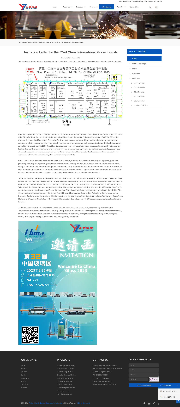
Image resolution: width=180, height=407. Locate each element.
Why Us (120, 7)
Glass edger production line (66, 365)
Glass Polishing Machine (65, 368)
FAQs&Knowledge (137, 64)
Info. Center (106, 7)
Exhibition (134, 79)
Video (133, 69)
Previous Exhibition (139, 105)
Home (54, 7)
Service (92, 7)
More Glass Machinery (64, 394)
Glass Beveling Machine (65, 372)
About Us (66, 7)
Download (134, 74)
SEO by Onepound (83, 403)
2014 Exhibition (138, 96)
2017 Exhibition (138, 83)
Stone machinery (62, 391)
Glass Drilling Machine (64, 381)
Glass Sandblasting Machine (66, 375)
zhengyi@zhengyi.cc (105, 381)
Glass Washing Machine (65, 378)
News (36, 42)
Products (79, 7)
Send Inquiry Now (144, 385)
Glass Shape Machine (64, 384)
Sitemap (24, 388)
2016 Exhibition (138, 88)
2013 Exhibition (138, 101)
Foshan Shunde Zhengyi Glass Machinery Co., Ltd (45, 403)
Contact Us (134, 7)
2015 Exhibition (138, 92)
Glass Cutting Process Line (66, 388)
